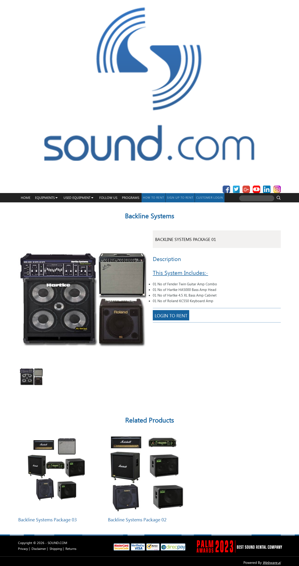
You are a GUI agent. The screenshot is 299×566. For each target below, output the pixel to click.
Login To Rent (171, 315)
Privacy (23, 548)
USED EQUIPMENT (77, 197)
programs (130, 197)
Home (25, 197)
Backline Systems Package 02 (137, 519)
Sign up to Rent (180, 198)
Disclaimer (39, 548)
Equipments (45, 197)
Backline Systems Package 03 (47, 519)
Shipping (56, 548)
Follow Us (108, 197)
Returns (70, 548)
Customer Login (209, 198)
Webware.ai (272, 562)
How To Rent (153, 198)
